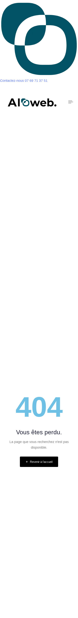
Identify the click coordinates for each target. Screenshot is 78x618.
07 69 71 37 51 (36, 81)
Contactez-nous (12, 81)
